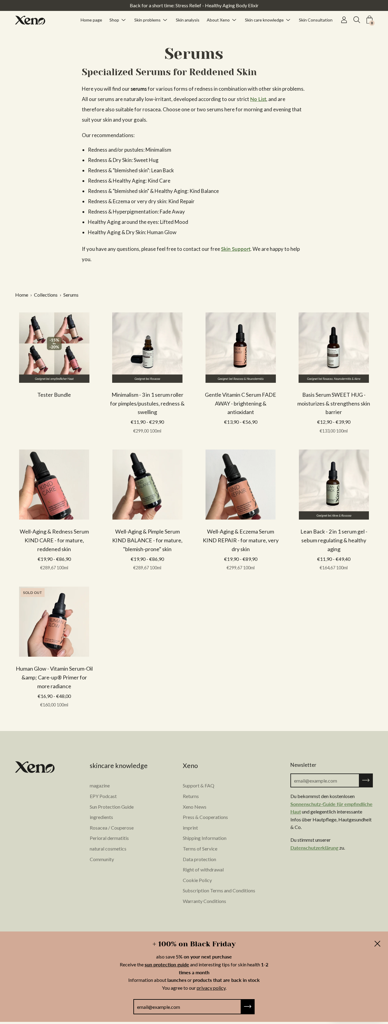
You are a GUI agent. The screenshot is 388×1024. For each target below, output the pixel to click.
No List (258, 99)
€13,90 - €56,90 (240, 422)
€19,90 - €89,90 (240, 563)
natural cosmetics (108, 848)
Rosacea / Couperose (112, 827)
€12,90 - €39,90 (333, 426)
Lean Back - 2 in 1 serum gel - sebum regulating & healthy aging (333, 540)
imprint (190, 827)
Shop (114, 19)
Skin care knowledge (264, 19)
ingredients (101, 817)
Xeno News (194, 807)
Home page (91, 19)
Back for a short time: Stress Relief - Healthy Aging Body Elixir (194, 5)
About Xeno (218, 19)
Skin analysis (187, 19)
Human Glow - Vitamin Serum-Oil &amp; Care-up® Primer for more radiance (54, 677)
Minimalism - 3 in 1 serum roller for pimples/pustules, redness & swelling (147, 403)
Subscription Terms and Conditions (219, 890)
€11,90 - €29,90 (147, 426)
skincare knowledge (119, 766)
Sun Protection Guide (112, 807)
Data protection (199, 859)
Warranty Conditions (204, 901)
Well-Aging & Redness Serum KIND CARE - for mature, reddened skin (54, 540)
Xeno (190, 766)
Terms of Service (200, 848)
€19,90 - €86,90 (54, 563)
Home (21, 295)
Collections (46, 295)
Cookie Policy (197, 880)
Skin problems (147, 19)
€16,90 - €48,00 (54, 700)
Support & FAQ (198, 785)
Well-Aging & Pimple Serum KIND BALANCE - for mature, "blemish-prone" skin (147, 540)
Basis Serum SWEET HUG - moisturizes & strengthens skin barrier (333, 403)
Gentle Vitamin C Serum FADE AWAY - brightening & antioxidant (240, 403)
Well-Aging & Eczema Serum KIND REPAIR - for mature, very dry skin (241, 540)
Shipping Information (204, 838)
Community (102, 859)
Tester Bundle (54, 394)
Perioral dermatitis (109, 838)
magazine (100, 785)
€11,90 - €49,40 (333, 563)
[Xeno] (30, 19)
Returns (191, 796)
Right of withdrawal (203, 869)
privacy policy (211, 988)
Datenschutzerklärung (314, 848)
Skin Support (235, 249)
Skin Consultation (316, 19)
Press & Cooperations (205, 817)
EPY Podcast (103, 796)
